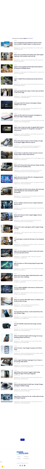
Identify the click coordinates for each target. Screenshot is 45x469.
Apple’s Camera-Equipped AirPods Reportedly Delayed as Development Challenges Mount (28, 67)
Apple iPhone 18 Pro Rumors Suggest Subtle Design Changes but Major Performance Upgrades (27, 373)
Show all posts (30, 38)
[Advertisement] (23, 9)
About (19, 456)
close (1, 461)
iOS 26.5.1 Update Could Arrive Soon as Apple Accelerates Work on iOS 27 (28, 203)
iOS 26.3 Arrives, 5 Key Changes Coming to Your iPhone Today (28, 349)
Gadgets (15, 40)
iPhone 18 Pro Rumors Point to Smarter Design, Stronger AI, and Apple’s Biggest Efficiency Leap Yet (28, 141)
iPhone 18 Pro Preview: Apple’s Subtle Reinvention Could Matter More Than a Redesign (28, 276)
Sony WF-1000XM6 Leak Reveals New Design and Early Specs (27, 324)
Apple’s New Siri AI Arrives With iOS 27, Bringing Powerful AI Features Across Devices (28, 178)
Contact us (26, 456)
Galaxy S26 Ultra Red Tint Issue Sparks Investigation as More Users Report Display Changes (28, 116)
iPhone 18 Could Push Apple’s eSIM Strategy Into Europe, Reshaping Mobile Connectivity (28, 336)
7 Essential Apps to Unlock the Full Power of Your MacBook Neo (29, 240)
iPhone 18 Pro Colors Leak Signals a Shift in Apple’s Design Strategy (28, 228)
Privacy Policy (26, 458)
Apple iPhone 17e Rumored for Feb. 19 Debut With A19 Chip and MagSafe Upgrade (28, 397)
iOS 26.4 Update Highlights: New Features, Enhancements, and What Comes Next (28, 288)
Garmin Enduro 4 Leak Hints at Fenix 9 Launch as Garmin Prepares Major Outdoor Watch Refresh (28, 153)
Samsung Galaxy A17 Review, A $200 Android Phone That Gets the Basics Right (28, 312)
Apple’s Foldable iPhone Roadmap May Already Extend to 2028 (28, 79)
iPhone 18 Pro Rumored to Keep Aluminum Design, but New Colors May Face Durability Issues (29, 166)
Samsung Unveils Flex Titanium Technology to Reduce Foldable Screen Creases (27, 104)
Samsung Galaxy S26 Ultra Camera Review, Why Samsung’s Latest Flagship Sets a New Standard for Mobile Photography (29, 190)
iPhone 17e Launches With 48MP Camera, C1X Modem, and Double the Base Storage (28, 300)
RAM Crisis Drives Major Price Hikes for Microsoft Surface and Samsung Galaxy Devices (28, 252)
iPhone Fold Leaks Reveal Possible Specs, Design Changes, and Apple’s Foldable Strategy (28, 385)
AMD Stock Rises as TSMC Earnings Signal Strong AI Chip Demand (28, 264)
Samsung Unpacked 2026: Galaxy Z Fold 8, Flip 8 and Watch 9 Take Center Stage (29, 92)
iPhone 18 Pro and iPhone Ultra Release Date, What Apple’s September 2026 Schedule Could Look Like (29, 55)
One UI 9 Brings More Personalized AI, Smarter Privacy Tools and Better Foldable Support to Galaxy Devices (28, 43)
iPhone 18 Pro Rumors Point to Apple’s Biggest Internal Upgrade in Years (28, 216)
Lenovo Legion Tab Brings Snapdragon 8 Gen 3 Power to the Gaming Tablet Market (28, 361)
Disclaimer (19, 458)
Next (22, 439)
